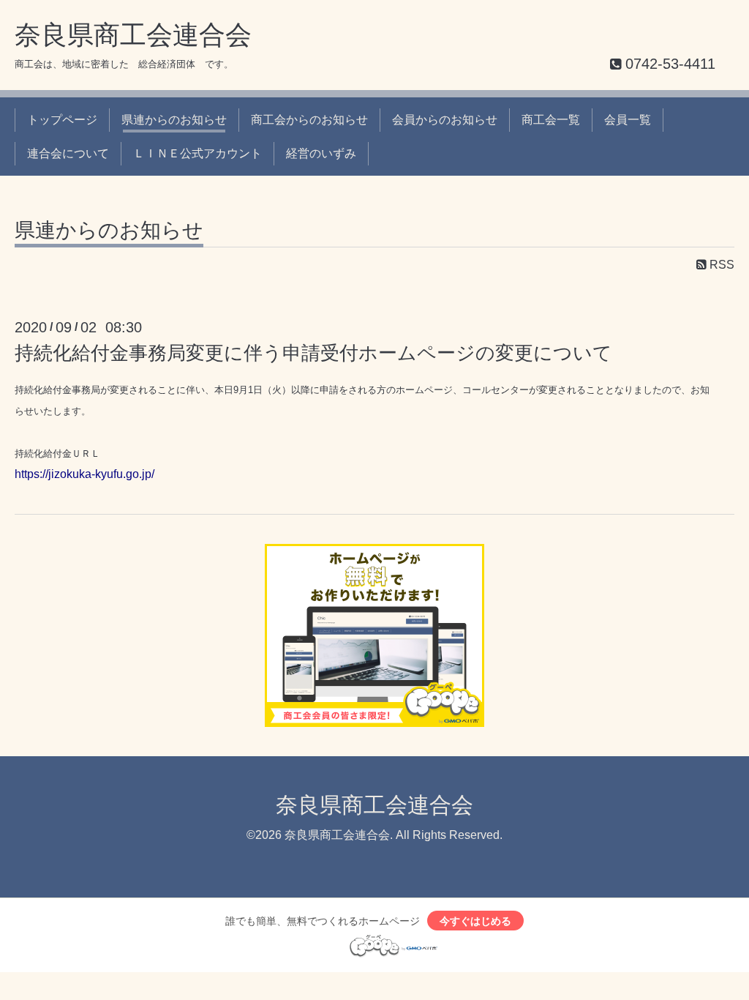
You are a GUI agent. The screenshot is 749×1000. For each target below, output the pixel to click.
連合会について (68, 153)
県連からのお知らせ (174, 119)
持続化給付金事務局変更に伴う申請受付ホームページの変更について (313, 353)
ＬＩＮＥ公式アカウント (197, 153)
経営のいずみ (321, 153)
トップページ (62, 119)
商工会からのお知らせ (309, 119)
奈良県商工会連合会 (133, 35)
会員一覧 (627, 119)
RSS (720, 264)
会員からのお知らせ (444, 119)
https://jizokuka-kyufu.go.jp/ (84, 474)
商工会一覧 (551, 119)
